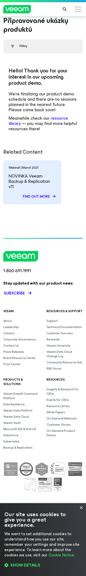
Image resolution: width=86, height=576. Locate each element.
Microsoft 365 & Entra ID (19, 429)
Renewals (53, 339)
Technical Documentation (64, 327)
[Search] (64, 9)
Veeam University (58, 345)
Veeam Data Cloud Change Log (59, 354)
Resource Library (58, 406)
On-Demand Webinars (62, 418)
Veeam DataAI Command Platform (20, 396)
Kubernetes (11, 441)
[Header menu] (78, 9)
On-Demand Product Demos (61, 433)
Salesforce (10, 435)
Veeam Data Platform (17, 410)
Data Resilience (14, 404)
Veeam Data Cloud (16, 416)
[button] (43, 565)
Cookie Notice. (62, 555)
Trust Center (12, 364)
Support (52, 320)
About (7, 320)
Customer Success (60, 333)
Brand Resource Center (19, 358)
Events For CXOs (58, 399)
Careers (9, 333)
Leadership (11, 327)
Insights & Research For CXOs (63, 391)
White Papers (56, 412)
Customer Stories (59, 424)
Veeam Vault (12, 422)
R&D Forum (54, 368)
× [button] (81, 508)
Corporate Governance (19, 339)
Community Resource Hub (64, 362)
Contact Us (11, 345)
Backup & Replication (17, 447)
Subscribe (14, 293)
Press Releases (13, 351)
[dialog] (43, 539)
